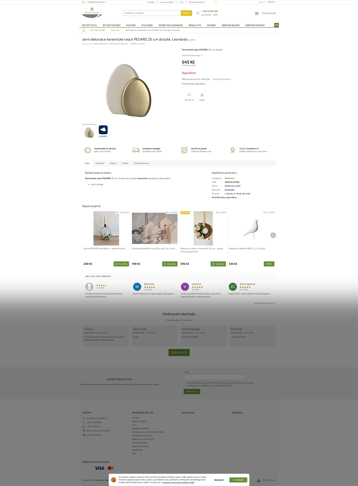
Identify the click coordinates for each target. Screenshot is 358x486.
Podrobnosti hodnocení (118, 44)
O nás (181, 2)
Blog (134, 453)
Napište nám (137, 450)
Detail (269, 264)
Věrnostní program (140, 442)
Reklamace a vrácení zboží (143, 439)
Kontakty (150, 2)
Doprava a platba (166, 2)
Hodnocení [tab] (99, 163)
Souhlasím (239, 480)
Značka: (137, 43)
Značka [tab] (125, 163)
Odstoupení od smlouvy (142, 435)
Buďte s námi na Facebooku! (98, 430)
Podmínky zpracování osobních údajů (178, 482)
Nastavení (219, 479)
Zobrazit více (179, 352)
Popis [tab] (87, 163)
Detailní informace (191, 55)
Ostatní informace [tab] (141, 163)
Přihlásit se (192, 391)
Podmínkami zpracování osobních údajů (215, 385)
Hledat (186, 13)
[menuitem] (89, 25)
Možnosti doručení (222, 79)
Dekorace (230, 178)
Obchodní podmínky (197, 2)
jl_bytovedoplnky (93, 434)
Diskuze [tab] (113, 163)
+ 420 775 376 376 (93, 426)
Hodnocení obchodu (179, 314)
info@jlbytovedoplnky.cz (96, 418)
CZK (261, 2)
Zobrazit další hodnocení (264, 303)
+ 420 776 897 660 (93, 422)
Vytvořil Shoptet (269, 480)
